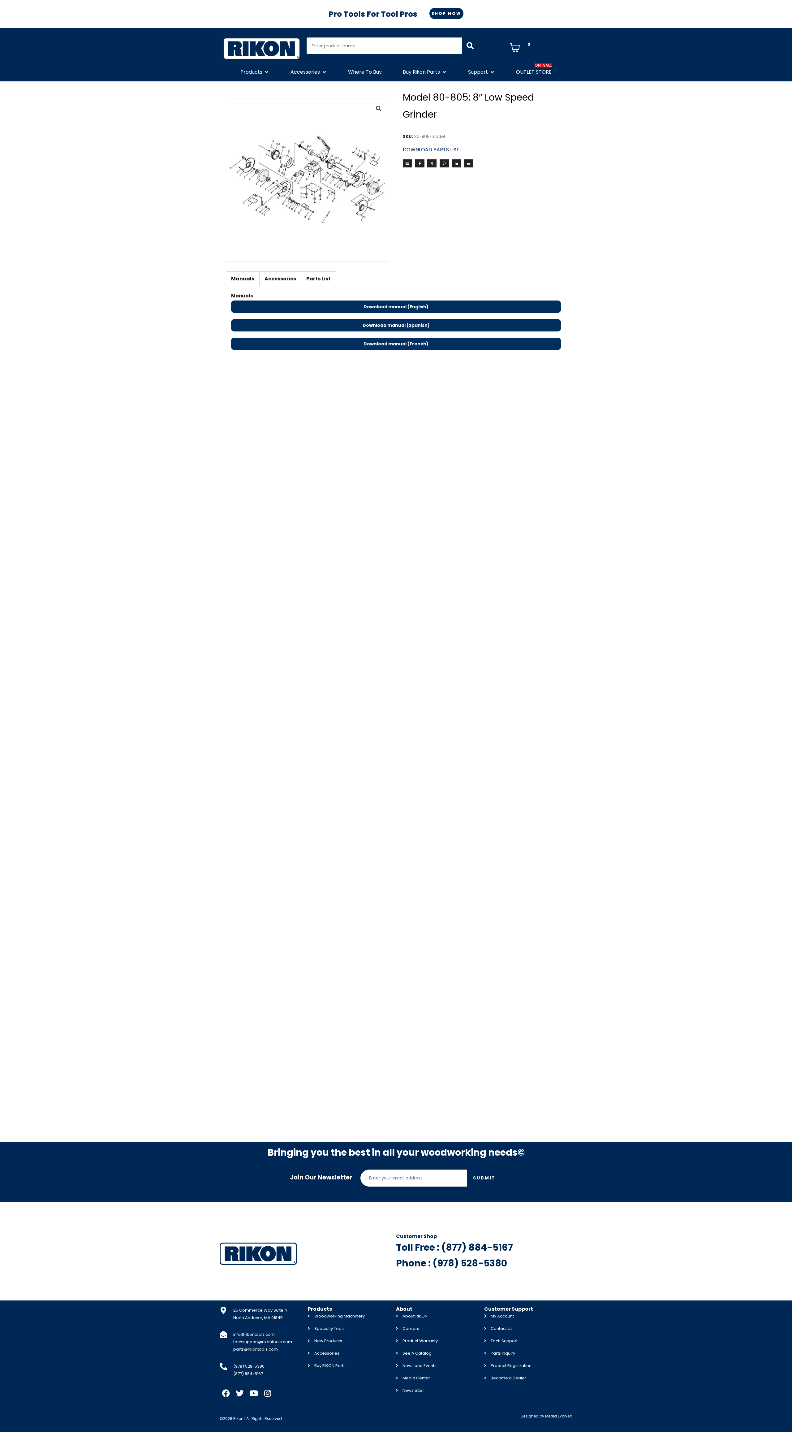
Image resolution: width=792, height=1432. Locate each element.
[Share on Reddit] (468, 163)
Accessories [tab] (280, 278)
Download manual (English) (396, 307)
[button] (255, 72)
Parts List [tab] (318, 278)
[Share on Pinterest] (444, 163)
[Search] (470, 45)
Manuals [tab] (242, 278)
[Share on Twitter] (432, 163)
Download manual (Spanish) (396, 325)
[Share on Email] (407, 163)
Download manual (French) (396, 344)
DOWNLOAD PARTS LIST (431, 149)
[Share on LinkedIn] (456, 163)
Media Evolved (558, 1416)
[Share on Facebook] (419, 163)
